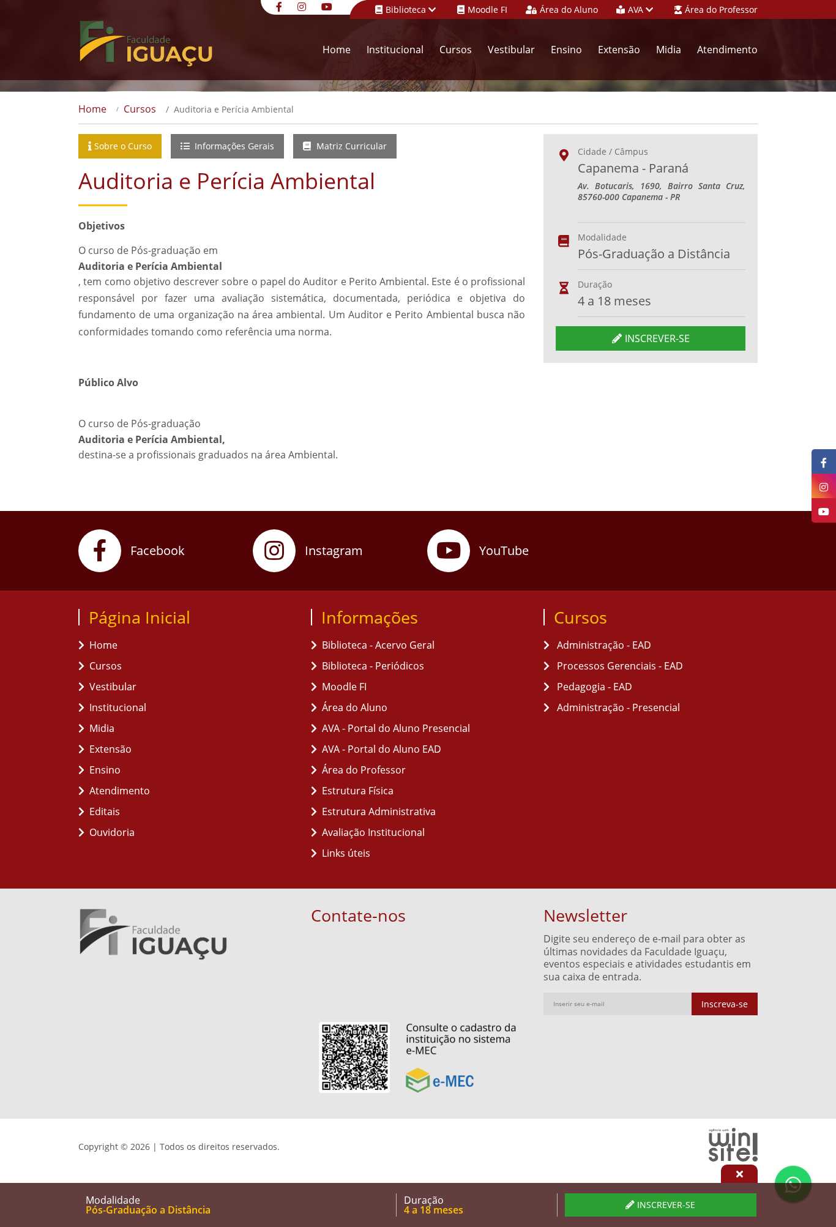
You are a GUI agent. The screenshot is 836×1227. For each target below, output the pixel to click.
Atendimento (727, 49)
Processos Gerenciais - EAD (618, 666)
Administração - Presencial (617, 707)
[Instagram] (303, 6)
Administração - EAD (602, 645)
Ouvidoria (112, 832)
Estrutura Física (358, 790)
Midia (668, 49)
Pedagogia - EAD (593, 686)
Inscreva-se (724, 1004)
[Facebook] (280, 6)
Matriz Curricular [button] (350, 146)
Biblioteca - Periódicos (373, 666)
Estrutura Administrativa (379, 811)
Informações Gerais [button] (233, 146)
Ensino (566, 49)
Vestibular (511, 49)
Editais (104, 811)
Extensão (619, 49)
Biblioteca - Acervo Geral (378, 645)
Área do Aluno (569, 9)
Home (337, 49)
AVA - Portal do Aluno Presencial (396, 728)
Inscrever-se (657, 338)
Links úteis (346, 853)
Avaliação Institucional (373, 832)
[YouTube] (328, 6)
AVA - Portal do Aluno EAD (381, 749)
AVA (637, 9)
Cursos (455, 49)
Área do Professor (721, 9)
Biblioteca (407, 9)
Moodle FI (487, 9)
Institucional (395, 49)
